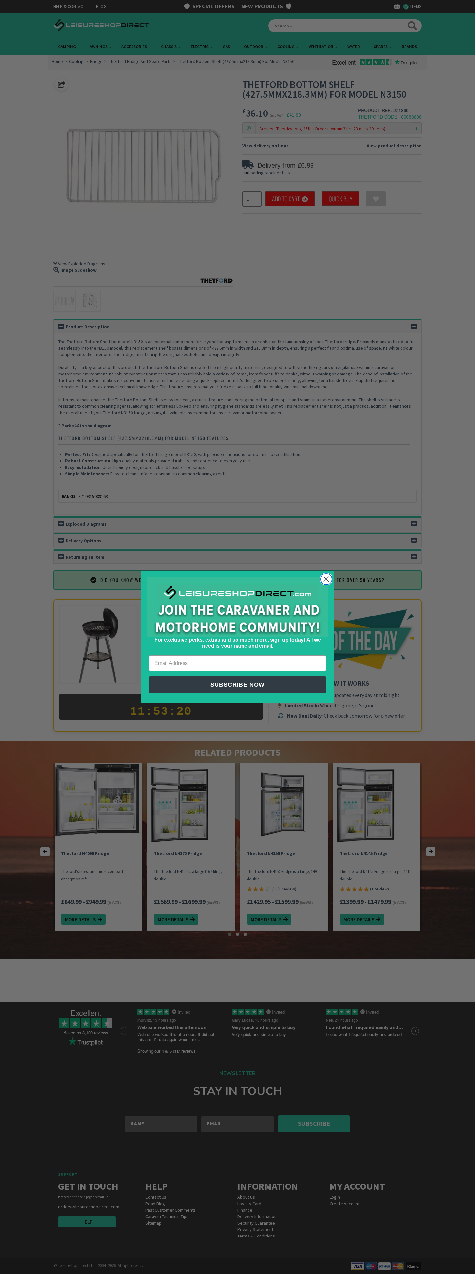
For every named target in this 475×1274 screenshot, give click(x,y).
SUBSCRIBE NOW (237, 684)
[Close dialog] (326, 579)
